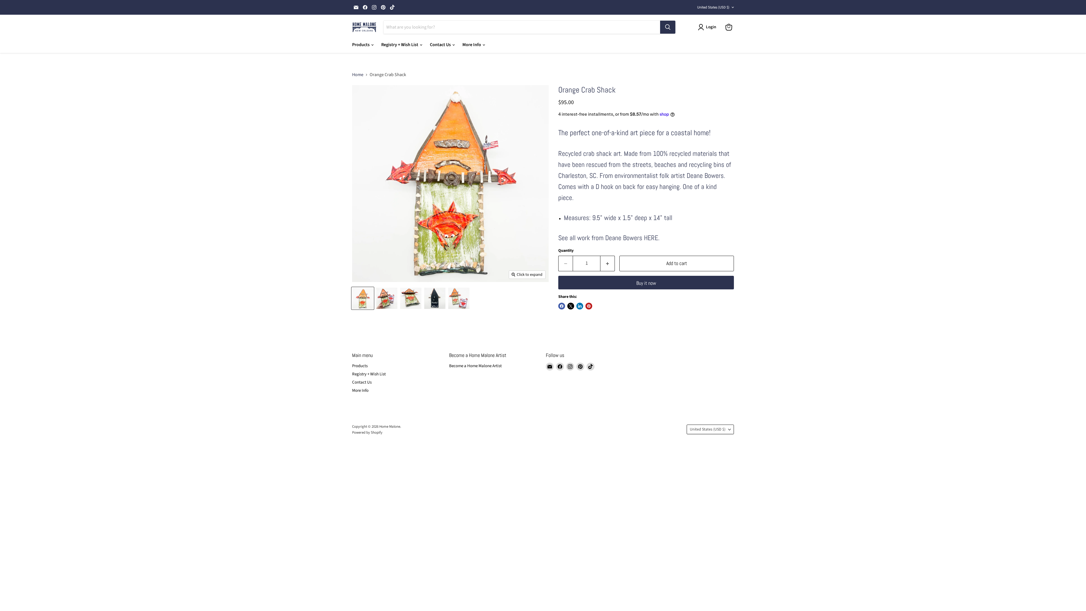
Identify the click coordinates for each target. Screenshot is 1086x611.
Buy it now (646, 283)
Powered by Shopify (367, 432)
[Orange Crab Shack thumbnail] (387, 298)
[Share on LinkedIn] (579, 306)
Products (361, 45)
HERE (651, 237)
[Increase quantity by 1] (607, 263)
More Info (472, 45)
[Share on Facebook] (561, 306)
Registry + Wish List (400, 45)
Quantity (566, 250)
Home (357, 74)
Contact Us (441, 45)
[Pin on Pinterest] (588, 306)
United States (713, 7)
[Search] (667, 27)
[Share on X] (570, 306)
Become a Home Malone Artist (475, 366)
